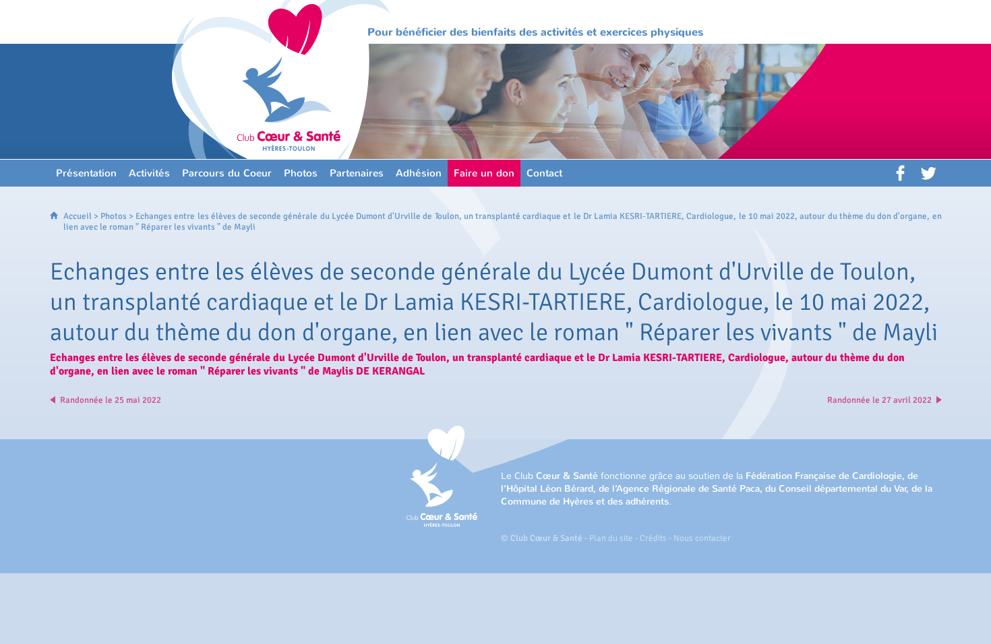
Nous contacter (702, 538)
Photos (113, 216)
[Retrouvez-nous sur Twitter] (928, 173)
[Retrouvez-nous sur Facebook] (901, 173)
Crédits (653, 538)
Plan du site (611, 538)
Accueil (77, 216)
